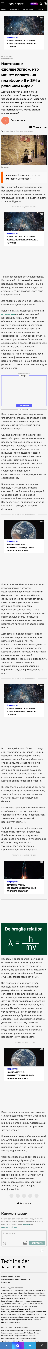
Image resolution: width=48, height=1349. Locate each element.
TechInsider (15, 4)
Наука (3, 57)
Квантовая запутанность (24, 131)
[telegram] (13, 1267)
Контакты (5, 1282)
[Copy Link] (42, 1345)
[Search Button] (40, 3)
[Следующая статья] (24, 1250)
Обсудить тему (40, 127)
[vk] (8, 1267)
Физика (9, 57)
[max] (24, 1267)
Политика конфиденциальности (15, 1279)
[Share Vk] (6, 1345)
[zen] (18, 1267)
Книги (12, 131)
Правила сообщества (10, 1276)
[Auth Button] (45, 3)
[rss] (2, 1267)
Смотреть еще (24, 405)
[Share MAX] (18, 1345)
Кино (7, 131)
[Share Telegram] (30, 1345)
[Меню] (2, 3)
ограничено (8, 314)
